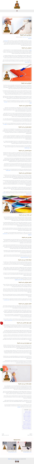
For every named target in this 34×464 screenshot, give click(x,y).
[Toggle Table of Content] (30, 410)
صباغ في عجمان (27, 62)
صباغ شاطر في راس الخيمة (27, 416)
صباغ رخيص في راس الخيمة (27, 415)
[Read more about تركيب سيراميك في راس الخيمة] (24, 445)
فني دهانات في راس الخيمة (27, 419)
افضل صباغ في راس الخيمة (27, 424)
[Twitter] (16, 461)
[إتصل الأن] (1, 323)
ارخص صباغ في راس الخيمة (27, 423)
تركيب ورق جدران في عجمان (8, 320)
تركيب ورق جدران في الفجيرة (24, 257)
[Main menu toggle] (17, 11)
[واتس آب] (1, 369)
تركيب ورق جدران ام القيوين (18, 279)
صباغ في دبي (5, 124)
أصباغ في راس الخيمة (28, 412)
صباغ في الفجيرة (8, 170)
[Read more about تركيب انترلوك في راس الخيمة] (9, 445)
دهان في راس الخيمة (28, 420)
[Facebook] (18, 461)
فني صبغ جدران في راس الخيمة (27, 427)
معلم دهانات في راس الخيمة (27, 428)
